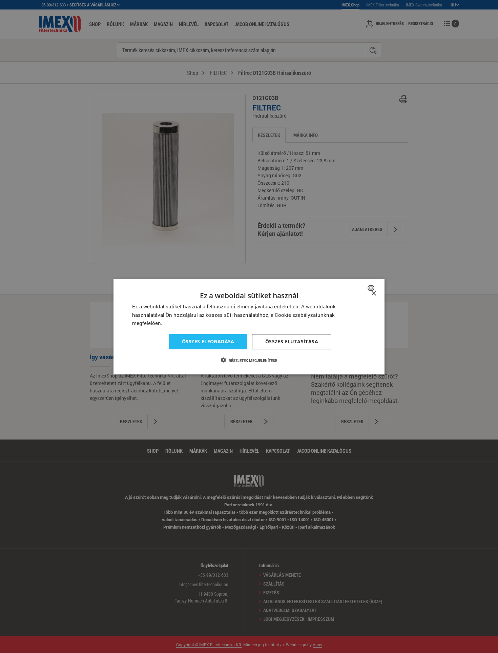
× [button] (373, 293)
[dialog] (249, 326)
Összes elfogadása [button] (208, 341)
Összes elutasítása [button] (291, 341)
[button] (249, 360)
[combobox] (372, 287)
